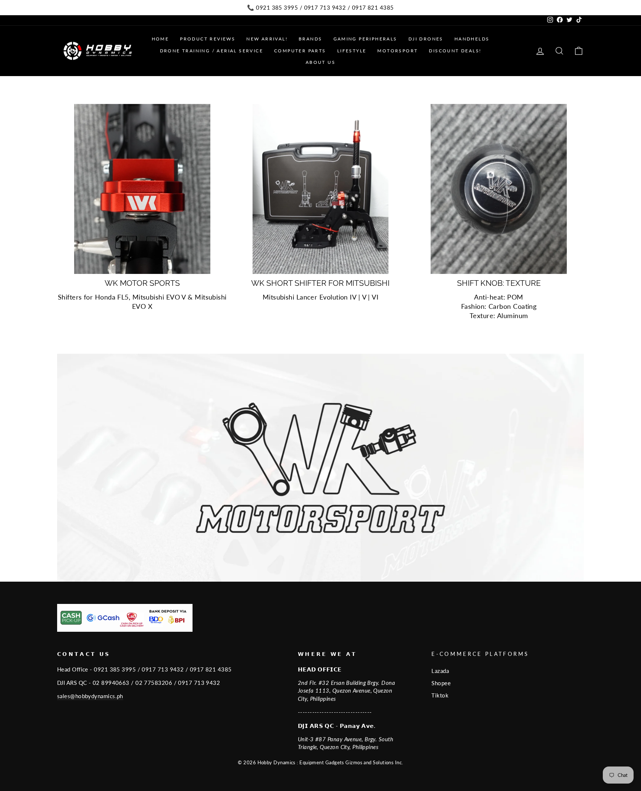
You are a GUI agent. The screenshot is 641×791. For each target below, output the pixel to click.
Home (160, 39)
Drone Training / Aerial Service (211, 50)
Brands (310, 39)
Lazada (440, 670)
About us (320, 62)
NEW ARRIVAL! (266, 39)
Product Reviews (207, 39)
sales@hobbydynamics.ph (90, 696)
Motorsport (397, 50)
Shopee (441, 683)
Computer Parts (300, 50)
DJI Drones (425, 39)
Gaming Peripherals (365, 39)
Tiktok (439, 695)
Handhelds (472, 39)
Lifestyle (351, 50)
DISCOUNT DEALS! (455, 50)
